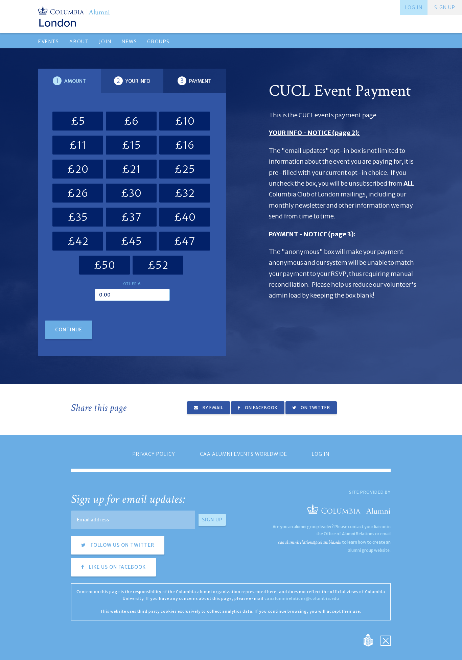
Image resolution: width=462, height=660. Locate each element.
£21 (131, 169)
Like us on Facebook (117, 567)
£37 (131, 217)
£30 (131, 193)
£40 (185, 217)
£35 (78, 217)
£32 (185, 193)
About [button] (79, 42)
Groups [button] (158, 42)
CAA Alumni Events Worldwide (243, 454)
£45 (131, 241)
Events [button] (48, 42)
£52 (157, 265)
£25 (184, 169)
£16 (185, 145)
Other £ (132, 284)
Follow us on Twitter (121, 545)
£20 (78, 169)
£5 (78, 121)
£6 (131, 121)
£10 (185, 121)
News (129, 42)
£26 (78, 193)
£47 (184, 241)
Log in (413, 7)
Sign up (444, 7)
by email (212, 407)
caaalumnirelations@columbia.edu (309, 542)
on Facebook (261, 407)
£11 (78, 145)
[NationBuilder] (371, 640)
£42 (78, 241)
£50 (104, 265)
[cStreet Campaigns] (385, 640)
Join (105, 42)
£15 (131, 145)
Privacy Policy (154, 454)
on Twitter (315, 407)
